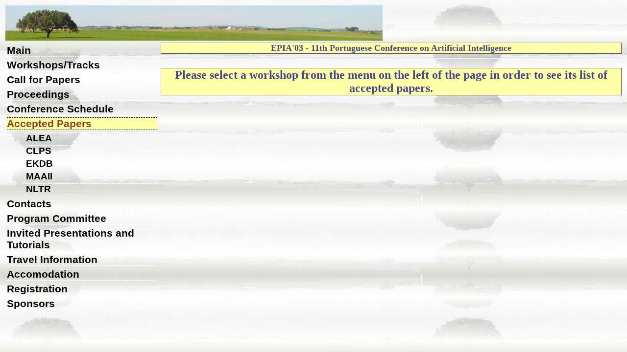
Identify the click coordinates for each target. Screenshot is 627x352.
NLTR (38, 189)
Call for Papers (43, 79)
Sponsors (31, 303)
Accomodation (43, 274)
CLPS (38, 151)
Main (19, 50)
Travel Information (52, 259)
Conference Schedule (60, 108)
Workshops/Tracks (53, 64)
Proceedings (38, 94)
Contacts (29, 203)
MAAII (39, 176)
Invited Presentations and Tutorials (70, 238)
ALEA (39, 138)
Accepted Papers (49, 123)
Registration (37, 288)
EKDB (39, 163)
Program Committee (56, 218)
